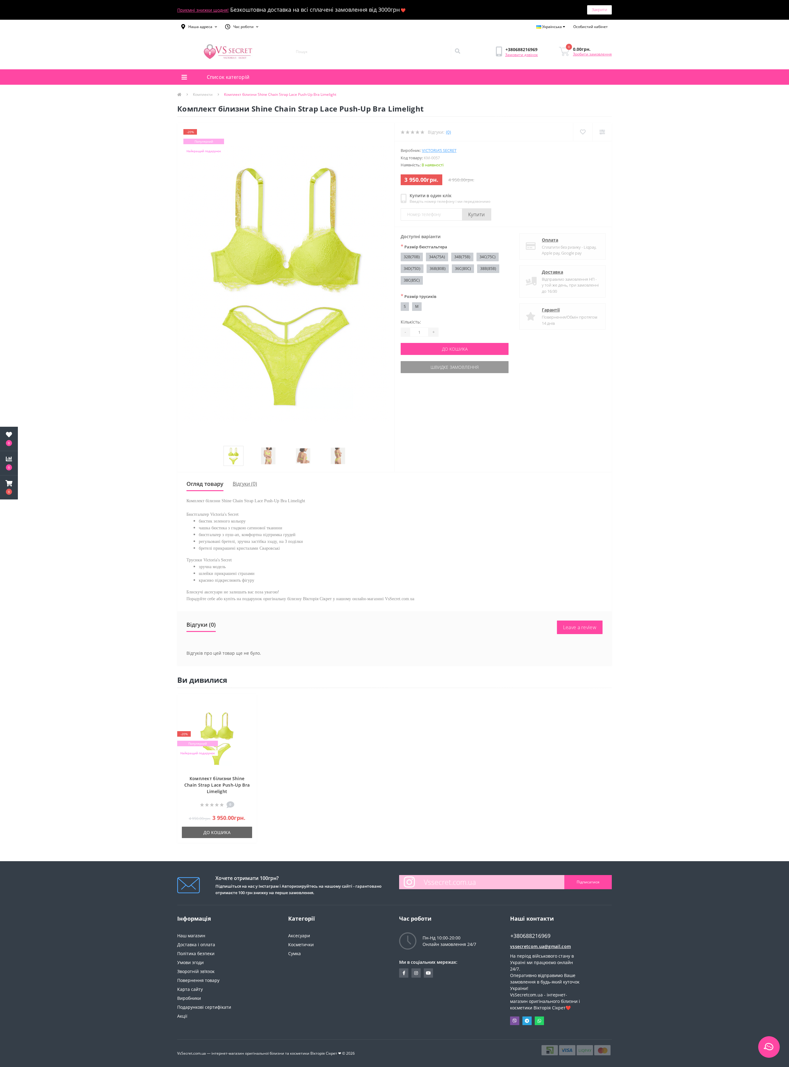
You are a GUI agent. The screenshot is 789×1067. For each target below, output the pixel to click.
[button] (199, 27)
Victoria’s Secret (439, 150)
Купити (476, 214)
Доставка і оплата (196, 944)
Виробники (189, 998)
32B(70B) (412, 256)
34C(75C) (488, 256)
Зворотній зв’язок (196, 971)
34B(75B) (462, 256)
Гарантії (551, 310)
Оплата (550, 240)
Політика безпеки (196, 953)
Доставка (552, 272)
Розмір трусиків (418, 296)
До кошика (455, 349)
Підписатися (588, 882)
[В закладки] (249, 702)
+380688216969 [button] (530, 935)
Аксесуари (299, 936)
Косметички (301, 944)
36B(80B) (438, 268)
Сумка (294, 953)
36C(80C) (463, 268)
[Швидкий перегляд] (249, 721)
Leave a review (579, 627)
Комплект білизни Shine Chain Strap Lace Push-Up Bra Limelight (217, 785)
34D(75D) (412, 268)
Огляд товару (204, 483)
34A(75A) (437, 256)
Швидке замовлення (455, 367)
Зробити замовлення (592, 54)
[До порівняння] (249, 712)
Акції (182, 1016)
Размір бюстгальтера (424, 246)
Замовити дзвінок (521, 54)
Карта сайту (190, 989)
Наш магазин (191, 936)
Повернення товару (198, 980)
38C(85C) (412, 280)
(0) (448, 132)
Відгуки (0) (245, 483)
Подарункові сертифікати (204, 1007)
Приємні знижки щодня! (203, 10)
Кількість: (411, 322)
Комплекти (203, 94)
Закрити (599, 9)
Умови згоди (190, 962)
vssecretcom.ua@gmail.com (540, 946)
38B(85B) (488, 268)
